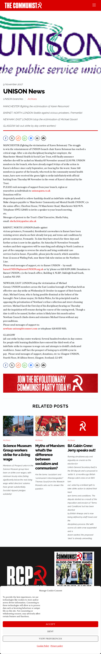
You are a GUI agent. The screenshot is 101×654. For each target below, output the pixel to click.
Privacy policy (56, 646)
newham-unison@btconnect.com (20, 328)
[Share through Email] (37, 138)
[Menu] (94, 5)
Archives (32, 98)
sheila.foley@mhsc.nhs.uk (23, 221)
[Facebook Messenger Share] (30, 138)
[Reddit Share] (18, 138)
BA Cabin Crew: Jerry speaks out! (81, 448)
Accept (50, 624)
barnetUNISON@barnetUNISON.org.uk (23, 269)
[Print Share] (43, 138)
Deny (50, 631)
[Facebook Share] (5, 138)
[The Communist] (23, 7)
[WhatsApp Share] (24, 138)
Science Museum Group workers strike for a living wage (17, 452)
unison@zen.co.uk (41, 190)
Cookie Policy (43, 646)
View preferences (50, 638)
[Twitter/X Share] (11, 138)
